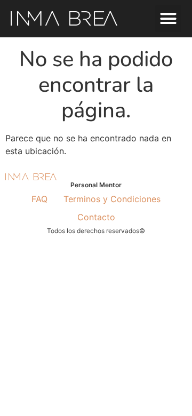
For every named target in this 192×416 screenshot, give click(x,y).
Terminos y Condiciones (112, 199)
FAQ (39, 199)
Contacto (96, 217)
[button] (168, 18)
